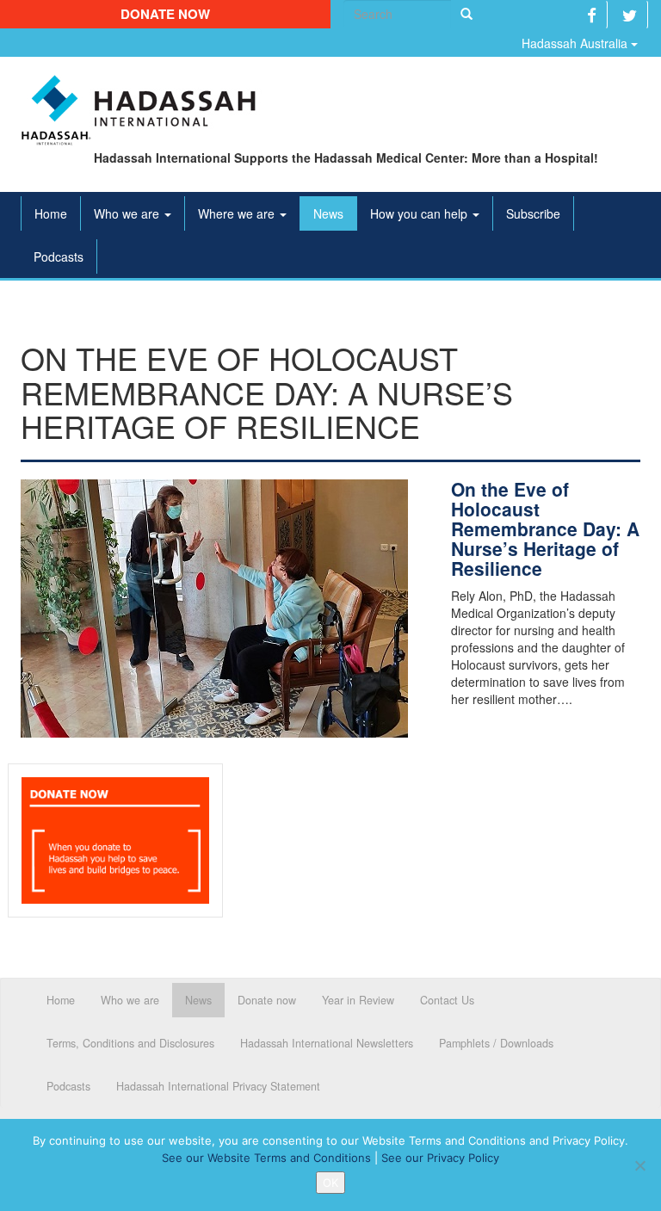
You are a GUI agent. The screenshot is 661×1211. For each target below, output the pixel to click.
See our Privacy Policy (440, 1158)
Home (50, 213)
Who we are (128, 213)
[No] (639, 1165)
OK (330, 1182)
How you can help (420, 213)
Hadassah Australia (576, 43)
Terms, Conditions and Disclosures (130, 1043)
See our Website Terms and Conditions (266, 1158)
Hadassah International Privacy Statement (218, 1086)
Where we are (238, 213)
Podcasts (58, 256)
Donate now (165, 13)
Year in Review (358, 1000)
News (328, 213)
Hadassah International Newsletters (326, 1043)
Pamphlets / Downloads (496, 1043)
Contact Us (447, 1000)
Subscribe (533, 213)
